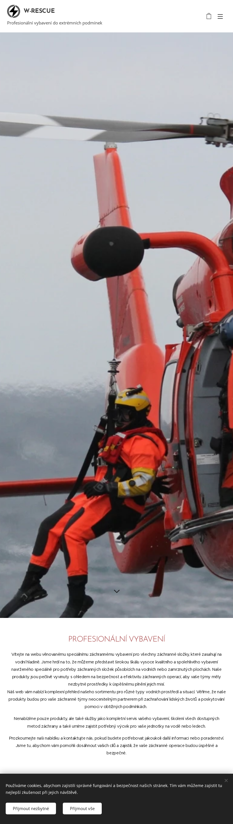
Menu (220, 16)
